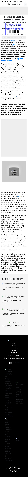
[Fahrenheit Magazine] (14, 340)
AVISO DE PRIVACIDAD (14, 355)
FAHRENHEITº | (13, 467)
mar (18, 197)
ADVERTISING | (13, 470)
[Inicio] (14, 4)
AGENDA (14, 350)
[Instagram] (5, 2)
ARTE (14, 343)
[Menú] (3, 4)
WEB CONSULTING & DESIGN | (13, 468)
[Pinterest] (10, 2)
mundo (15, 97)
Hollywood (13, 41)
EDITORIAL (13, 471)
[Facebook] (2, 2)
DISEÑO (14, 345)
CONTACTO (14, 353)
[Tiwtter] (7, 2)
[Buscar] (25, 4)
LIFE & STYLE (14, 348)
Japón (14, 45)
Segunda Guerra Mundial (12, 60)
